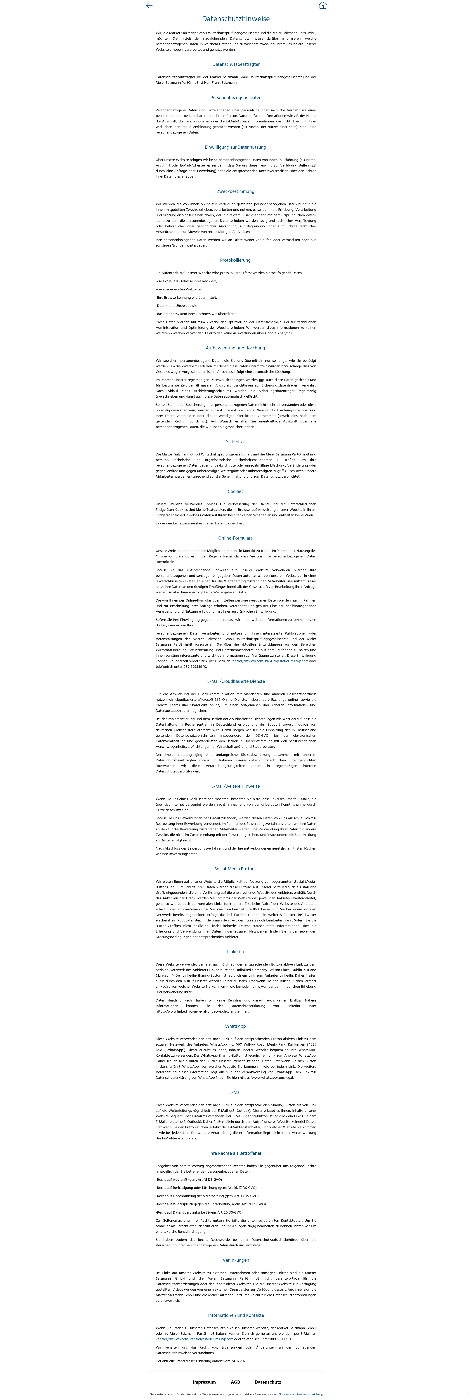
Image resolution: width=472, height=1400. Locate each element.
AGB (235, 1382)
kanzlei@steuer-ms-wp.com (286, 661)
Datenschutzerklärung (310, 1394)
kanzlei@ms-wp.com (247, 661)
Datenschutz (268, 1382)
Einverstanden (287, 1394)
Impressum (204, 1382)
